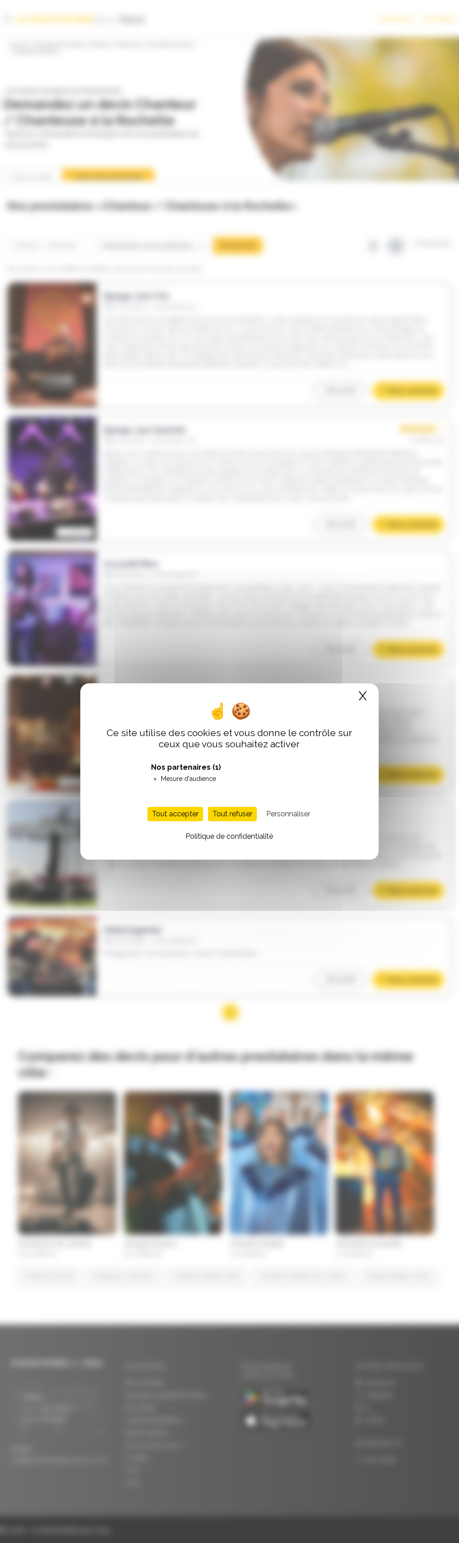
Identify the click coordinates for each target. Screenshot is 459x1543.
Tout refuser (232, 814)
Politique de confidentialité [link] (229, 836)
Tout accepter (175, 814)
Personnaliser (288, 814)
